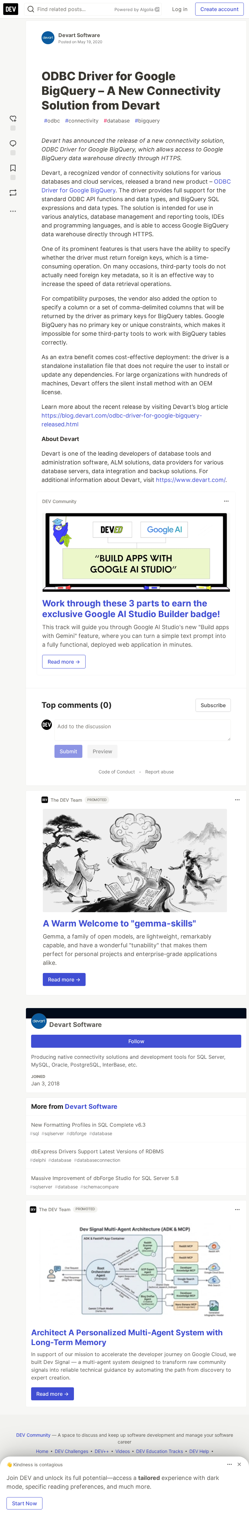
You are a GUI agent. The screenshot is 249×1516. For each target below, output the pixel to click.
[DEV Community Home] (11, 9)
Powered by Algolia (134, 9)
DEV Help (199, 1451)
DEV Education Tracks (159, 1451)
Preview (102, 751)
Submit (68, 751)
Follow (136, 1041)
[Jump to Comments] (13, 146)
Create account (219, 9)
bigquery (147, 120)
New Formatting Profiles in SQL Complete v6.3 (88, 1128)
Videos (122, 1451)
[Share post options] (12, 211)
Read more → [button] (64, 661)
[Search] (30, 9)
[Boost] (13, 193)
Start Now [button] (24, 1503)
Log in (179, 9)
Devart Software (79, 35)
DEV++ (102, 1451)
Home (42, 1451)
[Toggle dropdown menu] (226, 501)
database (117, 120)
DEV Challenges (71, 1451)
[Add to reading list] (13, 171)
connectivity (82, 120)
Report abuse (159, 771)
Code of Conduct (117, 771)
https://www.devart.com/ (190, 479)
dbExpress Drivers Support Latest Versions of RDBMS (97, 1155)
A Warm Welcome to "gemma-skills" (119, 923)
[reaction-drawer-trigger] (13, 121)
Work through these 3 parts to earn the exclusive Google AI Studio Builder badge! (131, 609)
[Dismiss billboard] (239, 1464)
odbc (52, 120)
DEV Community (33, 1435)
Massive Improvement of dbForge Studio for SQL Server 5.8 (104, 1182)
